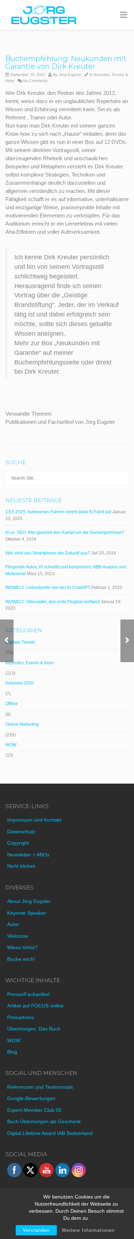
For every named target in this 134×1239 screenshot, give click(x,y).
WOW (10, 744)
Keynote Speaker (26, 913)
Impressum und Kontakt (34, 820)
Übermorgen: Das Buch (33, 1029)
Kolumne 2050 (19, 683)
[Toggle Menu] (123, 15)
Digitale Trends (20, 642)
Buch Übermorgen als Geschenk (44, 1121)
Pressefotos (20, 1017)
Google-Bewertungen (31, 1098)
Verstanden (36, 1230)
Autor (13, 924)
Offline (11, 703)
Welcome (17, 936)
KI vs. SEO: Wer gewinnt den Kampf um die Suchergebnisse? (64, 532)
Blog (12, 1052)
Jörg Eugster (70, 74)
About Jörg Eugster (29, 901)
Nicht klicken (21, 866)
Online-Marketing (22, 724)
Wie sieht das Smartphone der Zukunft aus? (47, 553)
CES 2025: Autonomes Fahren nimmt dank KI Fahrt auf (58, 511)
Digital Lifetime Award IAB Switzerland (50, 1133)
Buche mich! (21, 959)
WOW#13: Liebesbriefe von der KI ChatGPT (47, 587)
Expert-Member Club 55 (34, 1110)
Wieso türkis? (22, 947)
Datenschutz (21, 831)
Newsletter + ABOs (28, 854)
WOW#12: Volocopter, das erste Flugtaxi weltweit (52, 601)
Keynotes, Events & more (29, 662)
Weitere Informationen (88, 1230)
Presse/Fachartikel (28, 994)
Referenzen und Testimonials (40, 1087)
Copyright (18, 843)
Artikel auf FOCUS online (35, 1005)
